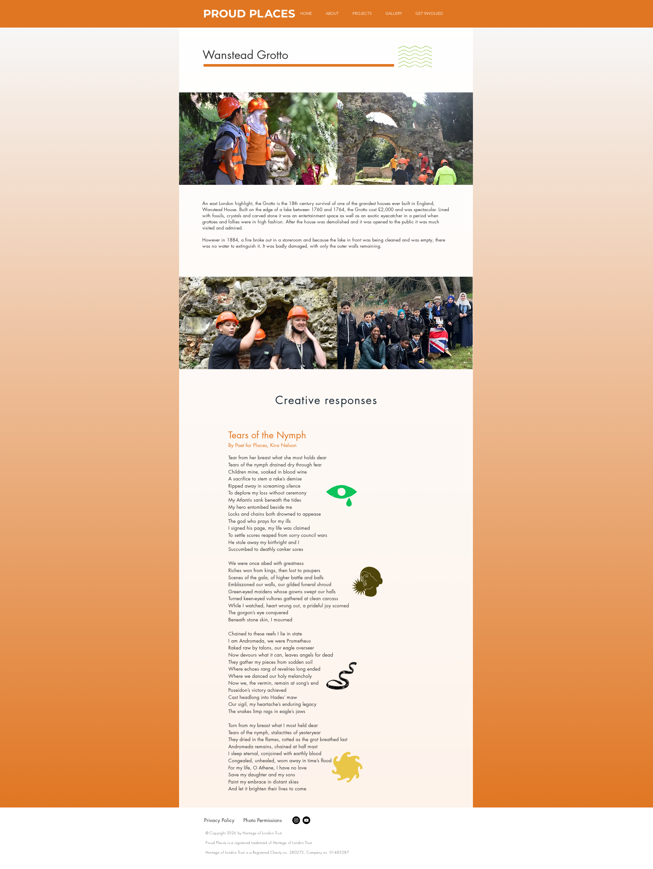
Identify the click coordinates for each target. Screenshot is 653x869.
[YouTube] (306, 820)
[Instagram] (296, 820)
